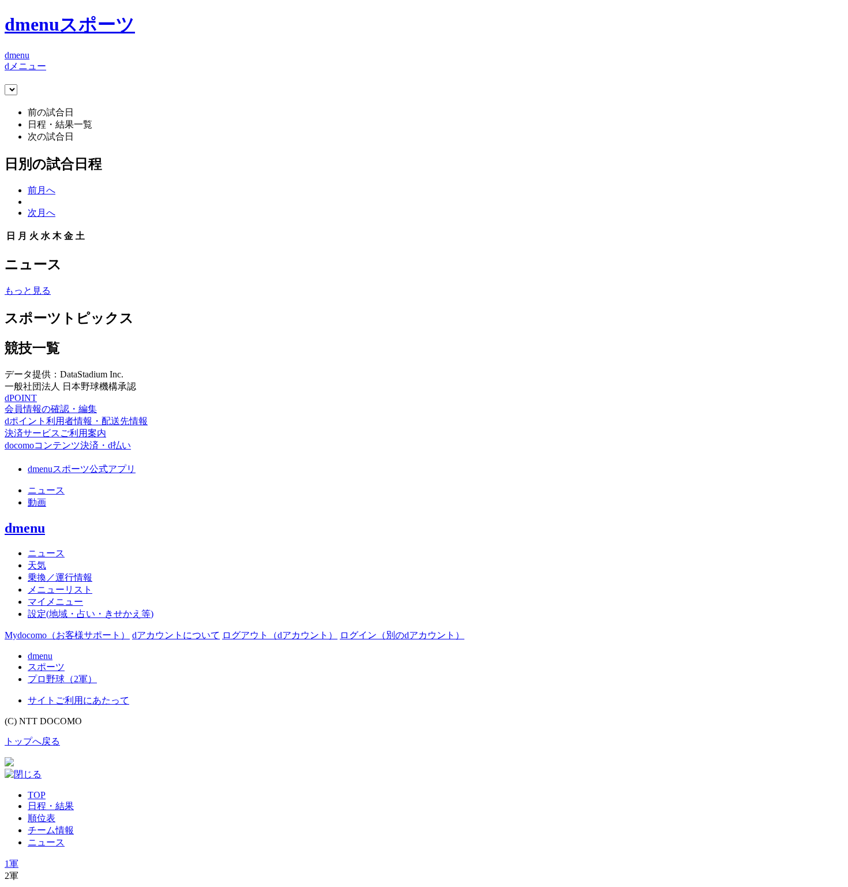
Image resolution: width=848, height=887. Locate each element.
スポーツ (46, 667)
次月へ (41, 213)
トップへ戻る (32, 741)
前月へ (41, 190)
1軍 (11, 864)
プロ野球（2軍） (62, 679)
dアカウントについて (176, 635)
